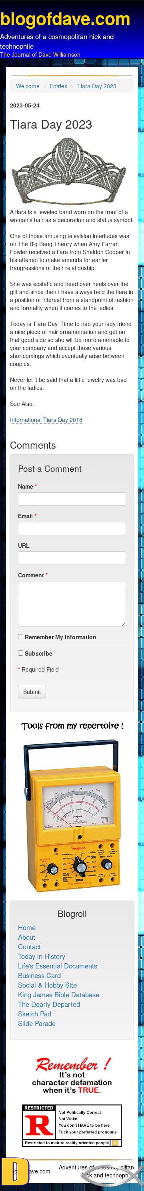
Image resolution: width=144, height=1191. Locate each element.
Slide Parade (37, 1023)
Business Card (39, 975)
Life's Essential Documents (57, 965)
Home (27, 927)
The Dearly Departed (49, 1004)
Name (25, 486)
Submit (32, 692)
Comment (31, 575)
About (26, 937)
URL (24, 545)
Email (25, 516)
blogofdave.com (30, 1171)
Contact (29, 946)
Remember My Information (59, 637)
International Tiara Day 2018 (46, 420)
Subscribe (37, 653)
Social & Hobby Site (47, 985)
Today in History (41, 956)
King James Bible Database (58, 994)
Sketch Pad (34, 1013)
